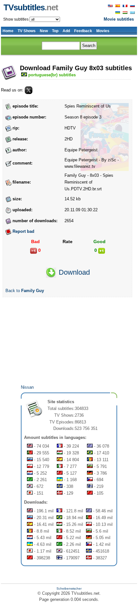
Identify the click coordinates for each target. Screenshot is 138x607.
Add (66, 31)
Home (8, 31)
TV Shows (27, 31)
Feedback (83, 31)
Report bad (23, 231)
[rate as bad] (33, 251)
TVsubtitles (31, 7)
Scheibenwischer (69, 588)
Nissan (27, 387)
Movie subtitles (119, 19)
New (44, 31)
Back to (24, 290)
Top (55, 31)
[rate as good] (101, 251)
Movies (102, 31)
